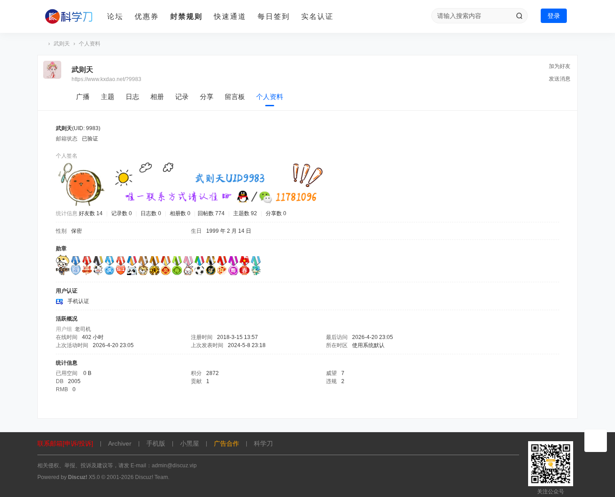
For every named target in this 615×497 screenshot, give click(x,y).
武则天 (62, 44)
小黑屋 (189, 443)
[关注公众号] (595, 440)
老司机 (83, 329)
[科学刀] (68, 17)
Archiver (119, 443)
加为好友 (559, 66)
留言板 (235, 96)
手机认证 (78, 301)
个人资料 (269, 96)
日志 (132, 96)
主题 (107, 96)
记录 (182, 96)
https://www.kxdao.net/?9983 (106, 79)
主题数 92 (245, 213)
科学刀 (41, 43)
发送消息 (559, 79)
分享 (206, 96)
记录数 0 (121, 213)
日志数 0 (150, 213)
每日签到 (274, 16)
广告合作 (226, 443)
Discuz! (77, 477)
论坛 (115, 16)
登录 (553, 15)
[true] (519, 15)
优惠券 (147, 16)
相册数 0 (180, 213)
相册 (157, 96)
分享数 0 (276, 213)
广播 (83, 96)
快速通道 (230, 16)
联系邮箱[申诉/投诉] (65, 443)
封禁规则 (186, 16)
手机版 (155, 443)
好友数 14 (91, 213)
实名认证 (317, 16)
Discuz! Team (151, 477)
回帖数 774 (211, 213)
